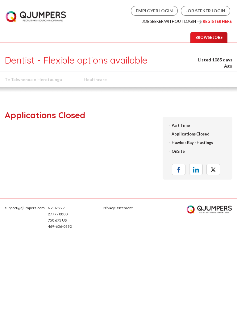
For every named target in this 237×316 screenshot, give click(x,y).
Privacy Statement (118, 208)
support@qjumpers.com (25, 208)
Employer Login (154, 10)
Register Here (217, 21)
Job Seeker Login (205, 10)
